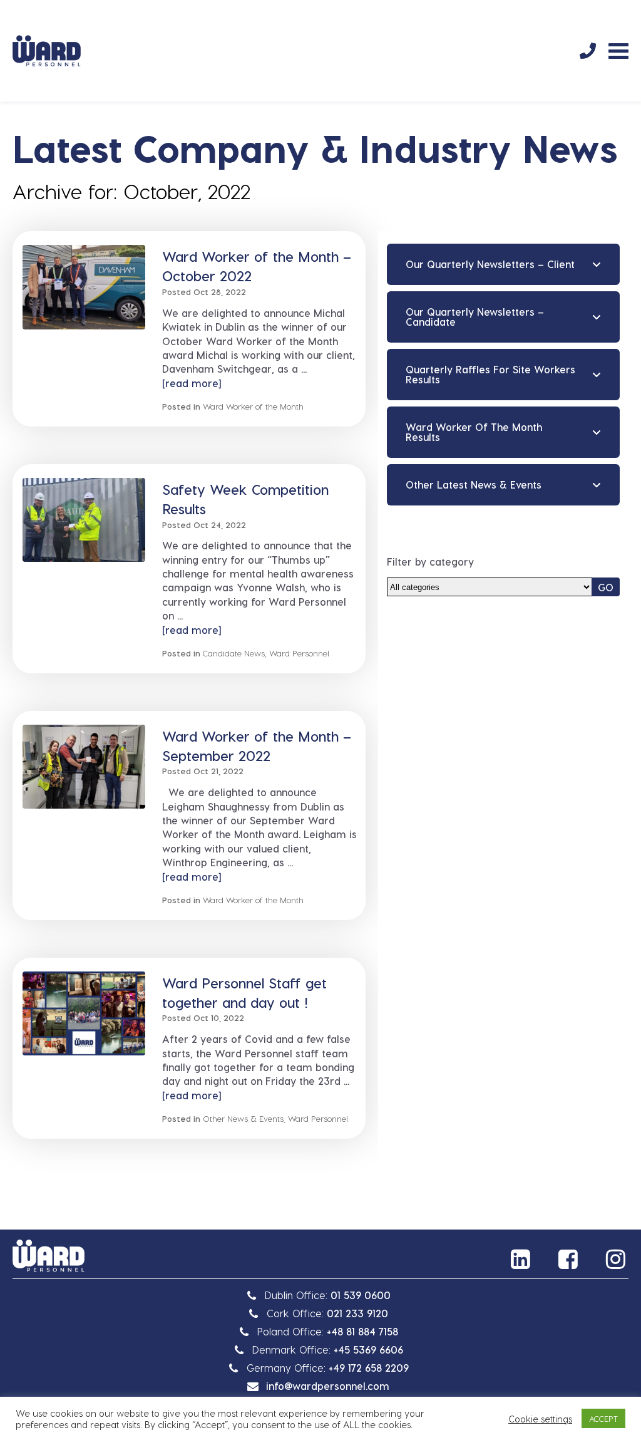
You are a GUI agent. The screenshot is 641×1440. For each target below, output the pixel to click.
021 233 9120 (357, 1313)
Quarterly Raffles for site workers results (490, 374)
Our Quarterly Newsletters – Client (490, 264)
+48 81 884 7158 (362, 1331)
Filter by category (430, 561)
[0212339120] (588, 51)
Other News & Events (243, 1118)
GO (605, 587)
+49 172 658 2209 (369, 1368)
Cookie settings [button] (540, 1418)
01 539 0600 (361, 1295)
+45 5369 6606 (368, 1349)
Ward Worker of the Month (253, 406)
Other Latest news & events (473, 484)
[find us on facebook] (569, 1259)
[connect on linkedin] (522, 1259)
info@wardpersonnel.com (327, 1386)
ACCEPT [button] (603, 1418)
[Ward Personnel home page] (47, 50)
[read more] (191, 383)
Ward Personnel (299, 653)
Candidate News (234, 653)
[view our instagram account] (617, 1259)
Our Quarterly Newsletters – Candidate (475, 317)
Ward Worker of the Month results (474, 432)
